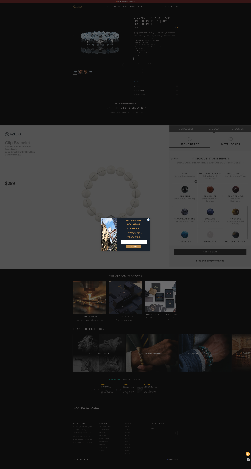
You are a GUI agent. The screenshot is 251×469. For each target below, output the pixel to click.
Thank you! (133, 246)
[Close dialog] (148, 220)
